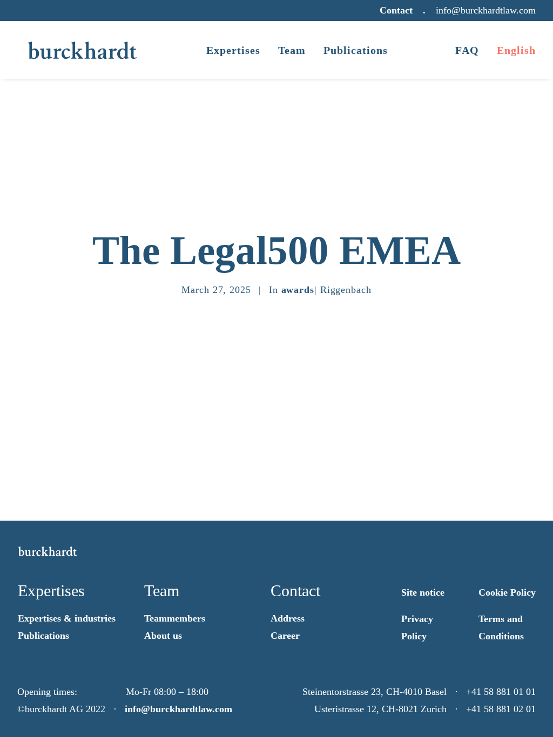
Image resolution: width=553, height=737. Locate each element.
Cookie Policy (507, 592)
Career (285, 635)
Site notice (422, 592)
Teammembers (174, 618)
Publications (355, 50)
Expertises (233, 50)
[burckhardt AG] (82, 50)
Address (288, 618)
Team (292, 50)
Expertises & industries (67, 618)
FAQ (467, 50)
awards (297, 289)
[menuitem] (398, 10)
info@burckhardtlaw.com (178, 709)
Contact (396, 10)
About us (163, 635)
